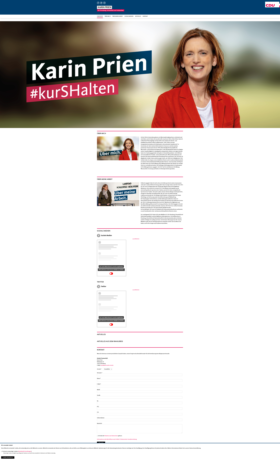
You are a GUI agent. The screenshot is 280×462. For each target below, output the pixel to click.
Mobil (98, 389)
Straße (98, 395)
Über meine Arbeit (117, 16)
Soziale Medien (128, 16)
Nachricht (99, 423)
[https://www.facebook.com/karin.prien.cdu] (98, 3)
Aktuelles (138, 16)
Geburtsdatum (100, 417)
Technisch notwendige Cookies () (17, 451)
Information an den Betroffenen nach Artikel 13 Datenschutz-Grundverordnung (117, 439)
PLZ (98, 406)
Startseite (100, 16)
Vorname (99, 372)
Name (99, 378)
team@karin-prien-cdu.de (107, 365)
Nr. (98, 401)
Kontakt (145, 16)
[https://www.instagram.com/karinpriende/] (104, 3)
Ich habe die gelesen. (110, 435)
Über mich (108, 16)
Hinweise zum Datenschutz (111, 435)
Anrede (99, 369)
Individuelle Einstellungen (24, 451)
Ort (98, 412)
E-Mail (99, 384)
